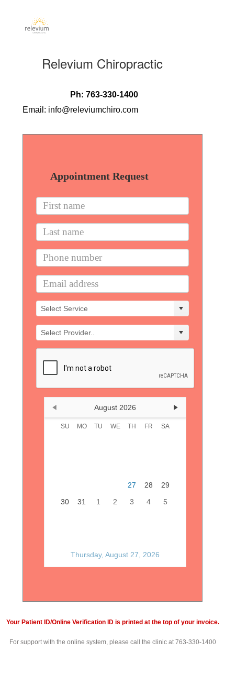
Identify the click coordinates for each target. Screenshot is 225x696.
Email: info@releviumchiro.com (80, 109)
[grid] (115, 464)
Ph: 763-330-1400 (104, 94)
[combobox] (105, 308)
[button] (181, 308)
